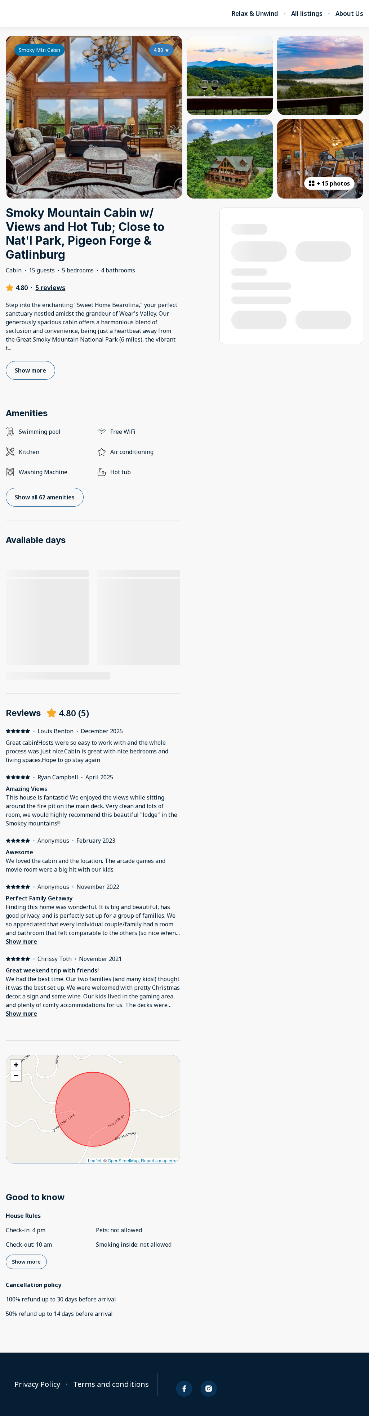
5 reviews (50, 287)
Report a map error (159, 1160)
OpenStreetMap (123, 1160)
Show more (21, 941)
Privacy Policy (37, 1384)
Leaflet (94, 1160)
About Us (349, 13)
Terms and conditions (111, 1384)
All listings (307, 13)
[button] (15, 1065)
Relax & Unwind (254, 13)
